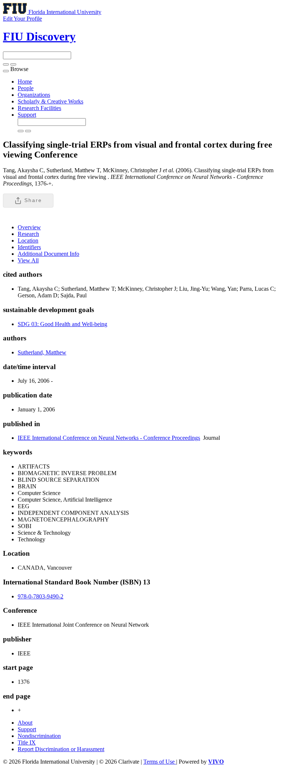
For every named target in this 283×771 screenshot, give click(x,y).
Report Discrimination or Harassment (61, 749)
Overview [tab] (29, 227)
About (25, 722)
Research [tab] (28, 234)
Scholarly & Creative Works (50, 101)
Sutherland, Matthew (42, 352)
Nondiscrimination (39, 736)
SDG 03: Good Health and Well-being (62, 324)
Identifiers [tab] (29, 247)
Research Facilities (39, 108)
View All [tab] (28, 260)
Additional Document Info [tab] (48, 254)
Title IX (27, 742)
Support (27, 115)
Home (25, 81)
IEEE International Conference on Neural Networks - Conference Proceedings (109, 438)
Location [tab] (28, 240)
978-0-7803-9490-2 (40, 596)
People (26, 88)
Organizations (34, 95)
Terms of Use (159, 761)
